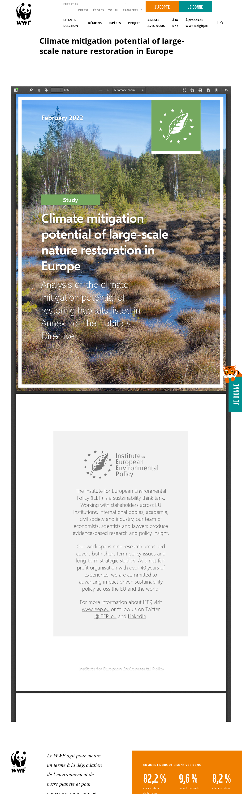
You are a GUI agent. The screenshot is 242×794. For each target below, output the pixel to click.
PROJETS (134, 23)
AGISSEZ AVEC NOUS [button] (156, 23)
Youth (113, 10)
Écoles (98, 10)
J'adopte (162, 6)
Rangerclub (133, 10)
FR (221, 6)
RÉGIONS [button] (95, 23)
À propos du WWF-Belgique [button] (197, 23)
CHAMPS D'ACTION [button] (70, 23)
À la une (175, 23)
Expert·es (70, 4)
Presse (83, 10)
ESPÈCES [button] (115, 23)
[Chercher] (222, 22)
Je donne (195, 6)
